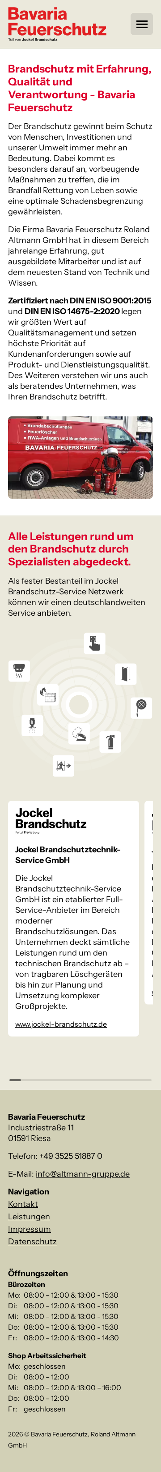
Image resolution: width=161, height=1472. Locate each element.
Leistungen (29, 1217)
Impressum (29, 1229)
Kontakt (23, 1204)
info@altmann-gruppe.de (83, 1174)
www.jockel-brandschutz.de (61, 1024)
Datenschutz (32, 1241)
